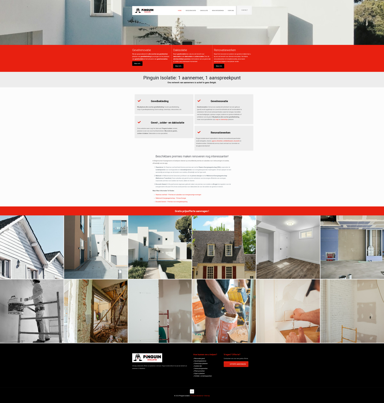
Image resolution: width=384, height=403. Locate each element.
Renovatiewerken (225, 50)
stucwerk (236, 141)
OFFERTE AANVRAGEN (238, 364)
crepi (216, 119)
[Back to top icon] (192, 391)
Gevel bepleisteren (200, 361)
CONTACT (244, 10)
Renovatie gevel (200, 358)
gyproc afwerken (217, 141)
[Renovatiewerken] (288, 311)
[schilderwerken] (32, 311)
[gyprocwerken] (352, 247)
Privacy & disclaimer (197, 396)
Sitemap (207, 396)
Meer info (137, 63)
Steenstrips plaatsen (201, 363)
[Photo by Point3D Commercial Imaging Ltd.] (288, 247)
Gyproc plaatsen (200, 373)
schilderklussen (228, 141)
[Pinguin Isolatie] (160, 247)
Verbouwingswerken (201, 368)
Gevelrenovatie (141, 50)
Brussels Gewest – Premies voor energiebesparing (171, 201)
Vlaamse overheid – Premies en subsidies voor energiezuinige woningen (178, 194)
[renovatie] (96, 311)
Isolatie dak (198, 366)
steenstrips (224, 119)
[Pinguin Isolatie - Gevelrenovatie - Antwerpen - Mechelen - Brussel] (144, 10)
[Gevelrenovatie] (32, 247)
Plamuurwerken (200, 371)
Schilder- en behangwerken (203, 376)
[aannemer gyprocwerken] (160, 311)
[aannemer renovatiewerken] (224, 311)
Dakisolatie (180, 50)
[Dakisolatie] (224, 247)
